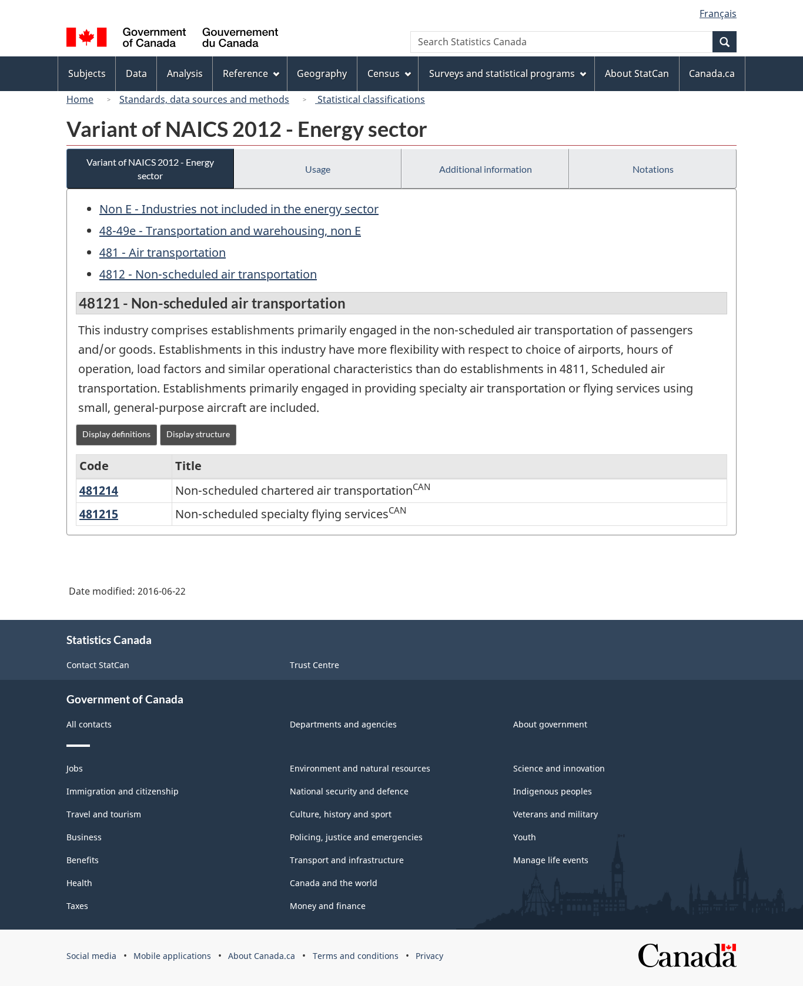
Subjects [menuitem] (87, 73)
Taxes (77, 905)
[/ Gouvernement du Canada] (172, 39)
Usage (317, 169)
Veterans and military (555, 814)
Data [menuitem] (136, 73)
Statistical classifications (370, 99)
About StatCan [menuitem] (637, 73)
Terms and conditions (356, 955)
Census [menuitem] (383, 73)
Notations (653, 169)
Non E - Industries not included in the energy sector (239, 209)
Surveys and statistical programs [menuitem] (502, 73)
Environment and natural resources (360, 768)
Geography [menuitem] (322, 73)
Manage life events (550, 860)
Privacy (429, 955)
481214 (98, 490)
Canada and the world (333, 882)
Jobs (74, 768)
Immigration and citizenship (122, 791)
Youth (524, 837)
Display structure (198, 434)
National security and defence (349, 791)
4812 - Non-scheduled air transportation (208, 274)
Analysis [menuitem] (185, 73)
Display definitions (116, 434)
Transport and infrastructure (347, 860)
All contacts (89, 724)
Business (84, 837)
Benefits (82, 860)
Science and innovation (559, 768)
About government (550, 724)
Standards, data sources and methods (204, 99)
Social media (91, 955)
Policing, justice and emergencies (356, 837)
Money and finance (328, 905)
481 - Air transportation (162, 252)
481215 (98, 514)
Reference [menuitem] (245, 73)
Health (79, 882)
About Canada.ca (261, 955)
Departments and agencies (343, 724)
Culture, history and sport (341, 814)
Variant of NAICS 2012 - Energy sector (150, 168)
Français (718, 13)
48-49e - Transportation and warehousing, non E (230, 231)
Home (79, 99)
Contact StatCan (97, 664)
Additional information (485, 169)
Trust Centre (314, 664)
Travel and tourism (103, 814)
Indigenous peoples (552, 791)
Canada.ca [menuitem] (712, 73)
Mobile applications (172, 955)
